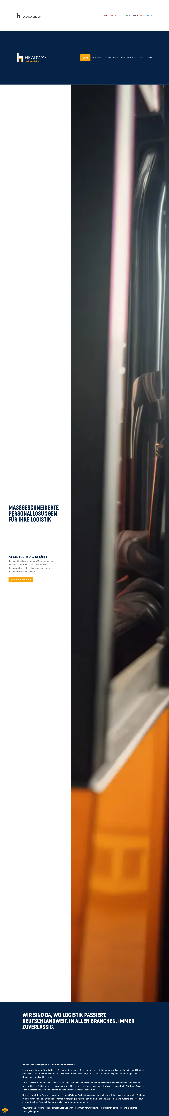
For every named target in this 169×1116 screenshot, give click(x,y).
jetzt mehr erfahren (21, 579)
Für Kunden (96, 58)
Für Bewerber (111, 58)
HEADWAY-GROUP (128, 58)
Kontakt (142, 58)
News (150, 58)
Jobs (85, 57)
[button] (5, 1111)
